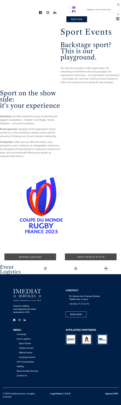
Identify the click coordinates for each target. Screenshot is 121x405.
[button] (102, 5)
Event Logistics (10, 269)
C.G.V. (68, 393)
